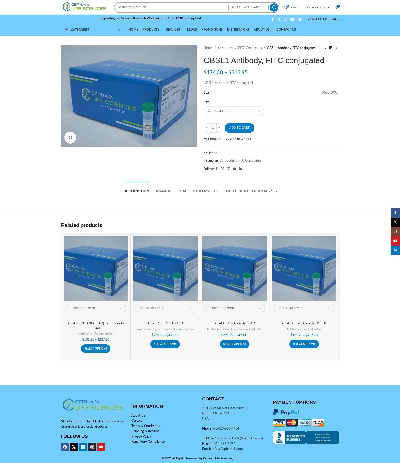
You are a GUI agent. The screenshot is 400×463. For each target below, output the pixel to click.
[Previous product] (325, 48)
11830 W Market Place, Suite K (225, 408)
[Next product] (336, 48)
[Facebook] (65, 447)
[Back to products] (331, 48)
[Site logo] (85, 7)
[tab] (136, 189)
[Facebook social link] (273, 19)
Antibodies (225, 48)
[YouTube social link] (292, 19)
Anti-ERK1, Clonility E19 (165, 323)
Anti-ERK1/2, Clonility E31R (234, 323)
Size (206, 102)
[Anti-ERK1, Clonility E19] (165, 268)
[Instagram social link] (286, 19)
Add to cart (239, 127)
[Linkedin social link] (299, 19)
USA (205, 419)
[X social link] (279, 19)
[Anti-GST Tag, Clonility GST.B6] (304, 268)
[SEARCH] (274, 7)
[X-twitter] (74, 447)
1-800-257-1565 (227, 438)
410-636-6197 (224, 443)
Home (208, 48)
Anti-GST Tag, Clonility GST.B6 (304, 323)
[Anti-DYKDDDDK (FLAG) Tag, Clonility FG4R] (96, 268)
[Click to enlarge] (70, 137)
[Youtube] (101, 447)
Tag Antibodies (103, 334)
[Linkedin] (83, 447)
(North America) (251, 438)
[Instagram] (92, 447)
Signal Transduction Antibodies (173, 329)
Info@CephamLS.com (227, 449)
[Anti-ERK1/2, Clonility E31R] (234, 268)
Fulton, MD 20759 (215, 413)
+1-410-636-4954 (226, 428)
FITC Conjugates (250, 48)
